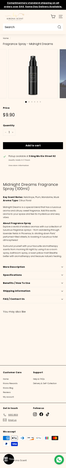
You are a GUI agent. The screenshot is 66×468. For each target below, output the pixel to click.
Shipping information (16, 291)
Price (6, 108)
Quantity (8, 125)
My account (8, 396)
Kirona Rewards (10, 383)
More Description (14, 267)
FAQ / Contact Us (14, 299)
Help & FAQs (39, 379)
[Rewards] (9, 459)
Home (5, 38)
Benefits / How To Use (16, 283)
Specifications (12, 275)
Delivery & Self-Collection (45, 383)
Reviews (7, 392)
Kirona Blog (8, 387)
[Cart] (53, 16)
